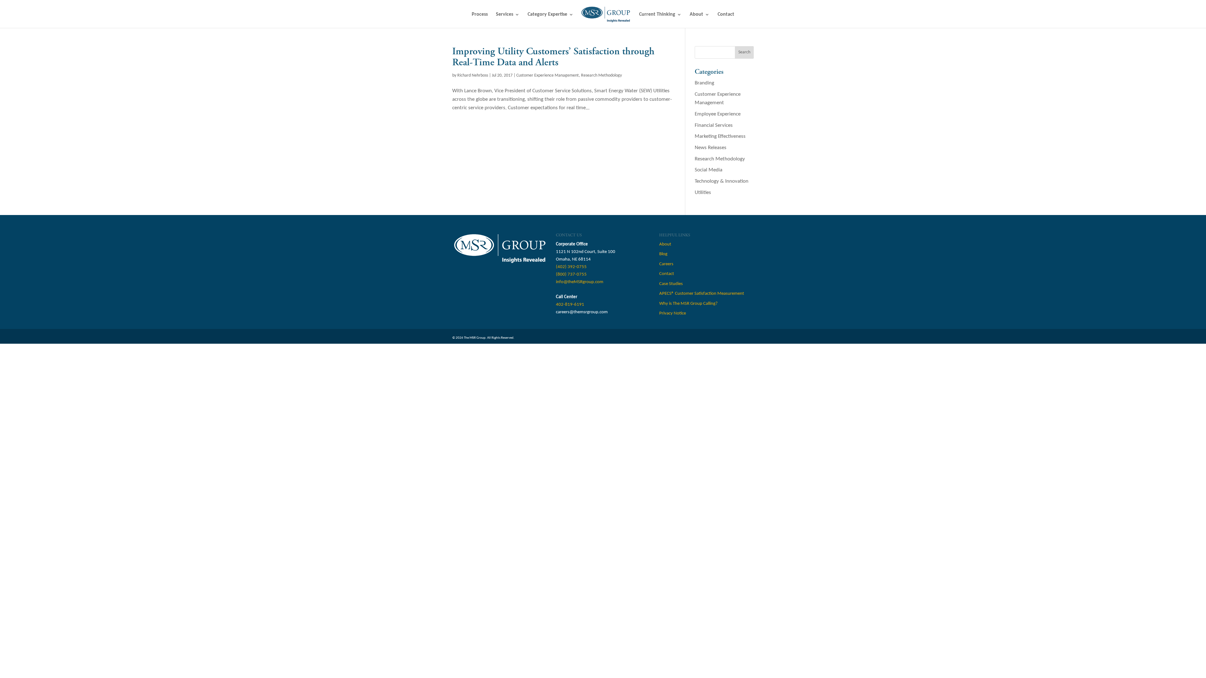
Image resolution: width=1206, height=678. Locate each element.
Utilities (703, 192)
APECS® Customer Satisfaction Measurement (701, 293)
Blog (663, 254)
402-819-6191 (570, 304)
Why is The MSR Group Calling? (688, 303)
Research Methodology (601, 75)
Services (504, 14)
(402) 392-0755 (571, 267)
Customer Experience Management (547, 75)
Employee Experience (718, 114)
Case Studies (671, 284)
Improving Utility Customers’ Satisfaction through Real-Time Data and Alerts (553, 57)
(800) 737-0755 (571, 274)
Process (480, 14)
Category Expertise (547, 14)
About (696, 14)
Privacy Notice (672, 313)
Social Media (708, 170)
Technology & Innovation (721, 181)
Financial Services (714, 125)
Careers (666, 264)
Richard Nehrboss (472, 75)
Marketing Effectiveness (720, 136)
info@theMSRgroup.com (579, 282)
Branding (704, 83)
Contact (726, 14)
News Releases (710, 147)
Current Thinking (657, 14)
